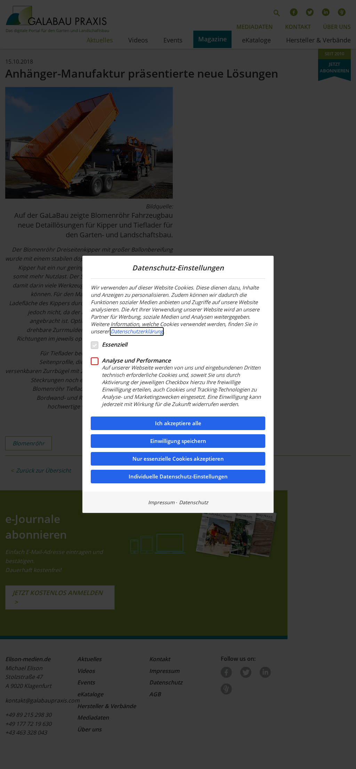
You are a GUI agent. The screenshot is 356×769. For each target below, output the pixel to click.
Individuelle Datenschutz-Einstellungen (178, 477)
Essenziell (114, 344)
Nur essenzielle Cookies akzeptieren (178, 459)
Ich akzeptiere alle (178, 423)
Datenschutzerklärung (137, 331)
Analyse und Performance (136, 360)
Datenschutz (193, 502)
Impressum (161, 502)
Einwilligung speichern (178, 441)
